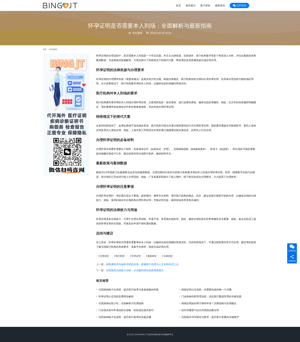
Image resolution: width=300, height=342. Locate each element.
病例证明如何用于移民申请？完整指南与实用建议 (208, 303)
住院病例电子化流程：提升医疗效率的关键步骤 (125, 317)
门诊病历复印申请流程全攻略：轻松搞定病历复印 (126, 310)
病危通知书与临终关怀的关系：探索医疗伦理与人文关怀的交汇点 (142, 264)
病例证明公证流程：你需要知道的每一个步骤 (206, 289)
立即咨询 (241, 5)
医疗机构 (120, 256)
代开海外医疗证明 (158, 334)
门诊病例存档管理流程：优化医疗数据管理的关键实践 (211, 296)
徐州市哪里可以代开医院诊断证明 (200, 310)
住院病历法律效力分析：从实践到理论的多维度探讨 (135, 270)
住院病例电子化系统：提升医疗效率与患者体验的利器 (129, 289)
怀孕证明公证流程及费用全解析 (116, 296)
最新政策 (152, 256)
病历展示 (191, 5)
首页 (178, 5)
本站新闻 (137, 33)
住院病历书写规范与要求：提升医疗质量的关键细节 (210, 317)
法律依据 (168, 256)
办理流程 (104, 256)
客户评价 (205, 5)
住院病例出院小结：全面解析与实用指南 (121, 303)
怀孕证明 (136, 256)
